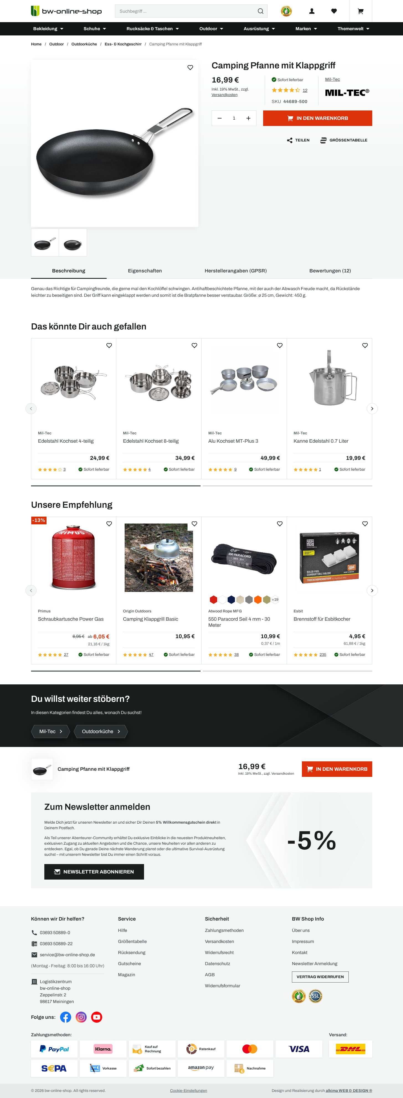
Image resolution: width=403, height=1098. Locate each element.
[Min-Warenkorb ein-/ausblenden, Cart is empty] (361, 11)
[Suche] (260, 11)
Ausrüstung (256, 28)
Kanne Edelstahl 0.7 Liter (321, 441)
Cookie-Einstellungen (188, 1091)
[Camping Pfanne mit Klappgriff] (114, 143)
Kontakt (299, 952)
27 (66, 655)
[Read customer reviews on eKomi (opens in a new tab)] (286, 11)
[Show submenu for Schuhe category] (104, 28)
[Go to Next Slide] (372, 408)
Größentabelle (349, 140)
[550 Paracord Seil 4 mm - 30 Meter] (244, 558)
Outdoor (208, 28)
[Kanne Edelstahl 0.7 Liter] (329, 379)
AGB (210, 974)
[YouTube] (96, 1017)
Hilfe (122, 930)
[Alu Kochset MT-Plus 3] (244, 379)
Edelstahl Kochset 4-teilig (66, 441)
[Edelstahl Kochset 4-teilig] (74, 379)
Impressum (303, 941)
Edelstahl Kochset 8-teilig (151, 441)
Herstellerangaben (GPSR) (236, 271)
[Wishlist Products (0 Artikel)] (334, 11)
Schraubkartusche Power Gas (71, 619)
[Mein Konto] (312, 11)
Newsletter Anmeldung (314, 963)
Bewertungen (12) (330, 271)
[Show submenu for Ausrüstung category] (273, 28)
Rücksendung (131, 952)
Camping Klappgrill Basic (150, 619)
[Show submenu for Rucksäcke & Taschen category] (177, 28)
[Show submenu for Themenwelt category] (368, 28)
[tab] (116, 486)
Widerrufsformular (222, 985)
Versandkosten (225, 95)
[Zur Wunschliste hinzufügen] (190, 67)
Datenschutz (217, 963)
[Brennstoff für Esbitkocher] (329, 558)
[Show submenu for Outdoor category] (221, 28)
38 (236, 655)
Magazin (126, 974)
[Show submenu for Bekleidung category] (61, 28)
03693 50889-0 (55, 932)
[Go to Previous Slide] (31, 408)
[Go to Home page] (69, 11)
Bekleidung (45, 28)
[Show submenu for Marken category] (315, 28)
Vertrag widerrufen (320, 977)
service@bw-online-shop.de (67, 954)
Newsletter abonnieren (98, 872)
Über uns (301, 930)
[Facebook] (65, 1017)
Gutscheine (129, 963)
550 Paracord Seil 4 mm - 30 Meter (239, 622)
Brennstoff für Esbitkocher (322, 619)
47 (151, 655)
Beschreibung (68, 271)
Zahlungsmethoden (224, 930)
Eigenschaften (145, 271)
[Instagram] (81, 1017)
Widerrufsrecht (219, 952)
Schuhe (92, 28)
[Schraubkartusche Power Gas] (74, 558)
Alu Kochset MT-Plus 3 (233, 441)
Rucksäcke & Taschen (150, 28)
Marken (303, 28)
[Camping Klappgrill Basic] (159, 558)
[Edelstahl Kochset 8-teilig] (159, 379)
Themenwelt (350, 28)
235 (323, 655)
